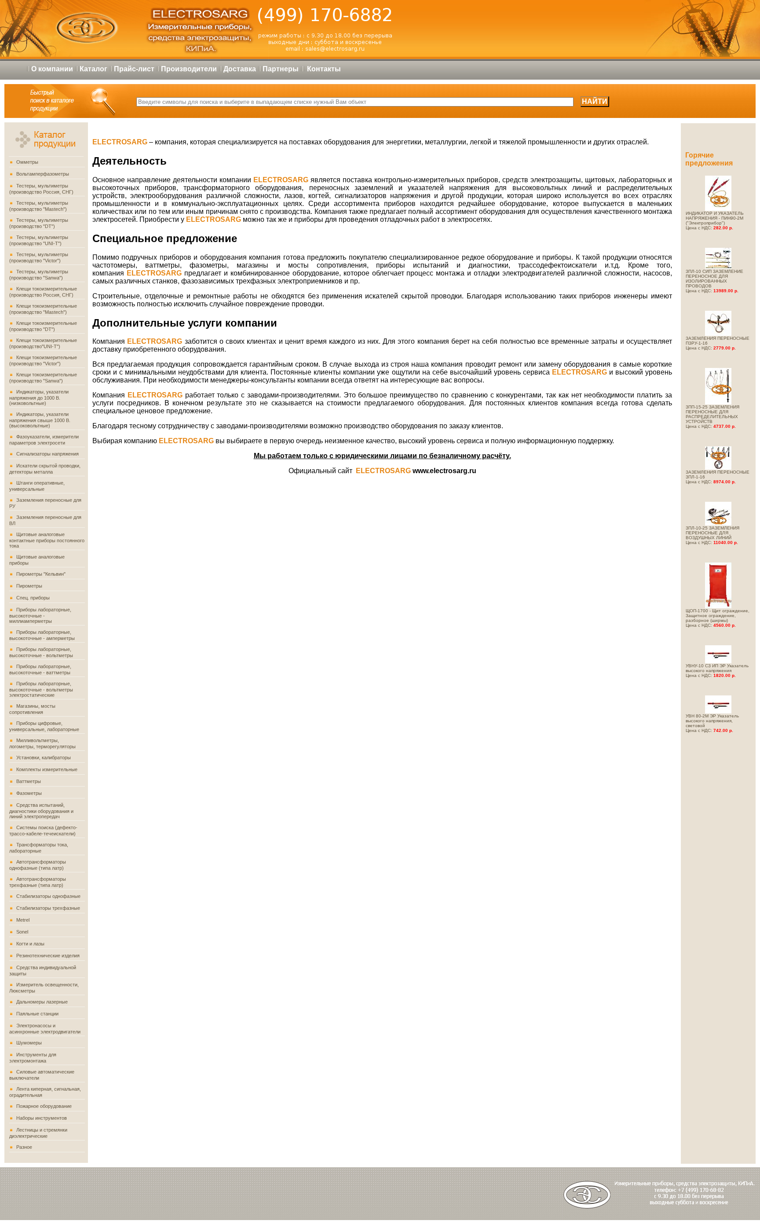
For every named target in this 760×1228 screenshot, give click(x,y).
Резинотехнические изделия (48, 955)
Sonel (22, 931)
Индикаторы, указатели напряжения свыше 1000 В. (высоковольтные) (39, 420)
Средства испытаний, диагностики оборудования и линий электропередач (41, 810)
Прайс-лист (134, 69)
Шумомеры (29, 1042)
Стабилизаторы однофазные (48, 896)
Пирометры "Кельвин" (41, 574)
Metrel (22, 920)
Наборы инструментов (41, 1118)
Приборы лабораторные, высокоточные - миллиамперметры (40, 615)
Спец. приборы (33, 597)
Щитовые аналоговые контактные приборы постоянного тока (46, 540)
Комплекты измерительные (46, 769)
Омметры (27, 162)
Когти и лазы (30, 943)
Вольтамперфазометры (42, 173)
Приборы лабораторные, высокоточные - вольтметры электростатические (41, 689)
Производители (189, 69)
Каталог (93, 69)
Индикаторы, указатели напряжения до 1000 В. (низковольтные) (39, 397)
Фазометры (29, 793)
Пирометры (29, 585)
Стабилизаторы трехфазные (48, 908)
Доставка (239, 69)
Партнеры (281, 69)
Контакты (324, 69)
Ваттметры (28, 781)
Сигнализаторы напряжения (47, 453)
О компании (52, 69)
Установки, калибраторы (43, 757)
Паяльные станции (37, 1013)
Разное (24, 1147)
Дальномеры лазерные (42, 1001)
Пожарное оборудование (44, 1106)
